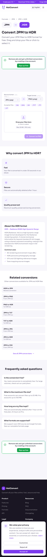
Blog (27, 503)
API (3, 513)
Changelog (29, 513)
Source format (10, 95)
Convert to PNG (35, 136)
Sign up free (23, 66)
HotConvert (12, 7)
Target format (34, 95)
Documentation (31, 510)
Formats (5, 19)
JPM (13, 19)
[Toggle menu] (43, 7)
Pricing (4, 506)
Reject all (23, 547)
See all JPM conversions (22, 354)
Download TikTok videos (27, 2)
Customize (23, 543)
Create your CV (9, 2)
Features (5, 503)
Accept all (24, 552)
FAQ (27, 506)
